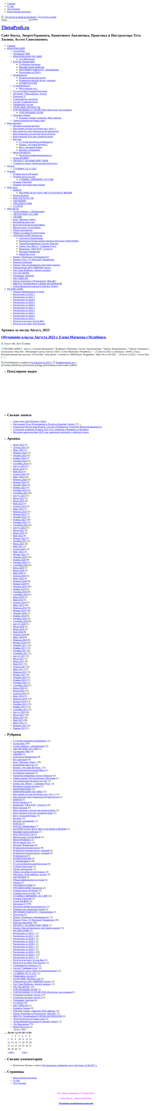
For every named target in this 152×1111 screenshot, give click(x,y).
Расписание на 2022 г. (24, 310)
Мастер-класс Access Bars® (27, 227)
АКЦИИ (17, 217)
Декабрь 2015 (20, 704)
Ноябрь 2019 (19, 589)
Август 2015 (19, 712)
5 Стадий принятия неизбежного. (36, 142)
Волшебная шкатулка (24, 222)
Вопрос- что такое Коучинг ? (33, 144)
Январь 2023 (19, 514)
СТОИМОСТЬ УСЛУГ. (25, 168)
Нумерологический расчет (32, 77)
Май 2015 (18, 720)
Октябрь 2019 (20, 592)
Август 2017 (19, 656)
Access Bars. (19, 51)
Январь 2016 (19, 701)
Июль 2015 (18, 715)
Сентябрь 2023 (20, 493)
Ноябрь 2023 (19, 487)
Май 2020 (18, 573)
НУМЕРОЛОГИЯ (28, 83)
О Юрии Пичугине (23, 866)
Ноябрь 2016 (19, 680)
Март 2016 (18, 696)
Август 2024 (19, 466)
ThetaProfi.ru (15, 27)
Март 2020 (18, 578)
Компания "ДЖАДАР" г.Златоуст (36, 249)
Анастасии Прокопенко (31, 238)
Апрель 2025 (19, 447)
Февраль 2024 (20, 479)
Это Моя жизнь (27, 59)
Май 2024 (18, 471)
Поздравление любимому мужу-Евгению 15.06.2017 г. (69, 1065)
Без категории (20, 759)
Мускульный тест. (28, 88)
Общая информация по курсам (28, 291)
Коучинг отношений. (29, 150)
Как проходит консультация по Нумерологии (36, 131)
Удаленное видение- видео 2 (27, 997)
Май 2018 (18, 632)
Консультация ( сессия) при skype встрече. (34, 134)
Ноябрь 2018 (19, 616)
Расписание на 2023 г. (24, 313)
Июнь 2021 (18, 543)
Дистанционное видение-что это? (30, 781)
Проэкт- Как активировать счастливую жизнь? (36, 265)
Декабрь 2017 (20, 645)
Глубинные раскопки (29, 64)
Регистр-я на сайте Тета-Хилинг (29, 323)
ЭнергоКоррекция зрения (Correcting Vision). (35, 286)
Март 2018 (18, 637)
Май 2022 (18, 535)
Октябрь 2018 (20, 618)
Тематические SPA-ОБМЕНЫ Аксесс (32, 267)
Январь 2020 (19, 584)
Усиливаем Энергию (23, 275)
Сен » (25, 1052)
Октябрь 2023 (20, 490)
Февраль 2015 (20, 725)
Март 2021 (18, 551)
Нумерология (20, 75)
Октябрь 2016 (20, 682)
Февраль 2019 (20, 608)
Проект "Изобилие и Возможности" (31, 257)
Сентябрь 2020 (20, 565)
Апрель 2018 (19, 634)
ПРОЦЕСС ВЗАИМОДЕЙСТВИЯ (30, 160)
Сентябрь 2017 (20, 653)
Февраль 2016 (20, 698)
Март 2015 (18, 723)
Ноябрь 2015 (19, 707)
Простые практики (22, 262)
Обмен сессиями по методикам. (29, 233)
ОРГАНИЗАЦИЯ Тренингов (27, 235)
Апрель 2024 (19, 474)
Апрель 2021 (19, 549)
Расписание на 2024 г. (24, 315)
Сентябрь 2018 (20, 621)
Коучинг (17, 139)
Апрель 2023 (19, 506)
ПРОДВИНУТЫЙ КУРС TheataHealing (39, 69)
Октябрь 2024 (20, 461)
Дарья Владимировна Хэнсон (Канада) (38, 243)
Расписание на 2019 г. (24, 302)
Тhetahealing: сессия (23, 104)
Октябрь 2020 (20, 562)
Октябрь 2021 (20, 541)
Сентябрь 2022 (20, 525)
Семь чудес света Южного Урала (29, 421)
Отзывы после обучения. (25, 174)
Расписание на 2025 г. (24, 318)
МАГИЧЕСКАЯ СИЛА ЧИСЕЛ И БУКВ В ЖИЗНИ (45, 192)
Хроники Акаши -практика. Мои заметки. (40, 118)
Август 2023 (19, 495)
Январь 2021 (19, 554)
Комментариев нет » (66, 362)
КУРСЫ (17, 823)
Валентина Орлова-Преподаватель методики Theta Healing (49, 241)
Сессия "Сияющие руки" (25, 102)
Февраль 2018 (20, 640)
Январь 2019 (19, 610)
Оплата (11, 166)
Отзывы (11, 171)
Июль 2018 (18, 626)
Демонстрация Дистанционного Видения (34, 778)
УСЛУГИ (18, 206)
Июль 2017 (18, 658)
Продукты (12, 187)
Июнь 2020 (18, 570)
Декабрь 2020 (20, 557)
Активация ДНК (21, 53)
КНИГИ (17, 190)
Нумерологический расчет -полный (31, 853)
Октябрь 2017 (20, 650)
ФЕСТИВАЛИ (20, 278)
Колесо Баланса (21, 195)
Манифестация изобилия (31, 67)
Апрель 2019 (19, 602)
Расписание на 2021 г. (24, 307)
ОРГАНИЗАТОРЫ (22, 203)
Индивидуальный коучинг (26, 126)
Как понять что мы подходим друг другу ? (34, 128)
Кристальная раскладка (19, 11)
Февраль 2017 (20, 672)
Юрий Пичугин (27, 254)
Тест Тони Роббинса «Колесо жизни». (32, 270)
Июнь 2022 (18, 533)
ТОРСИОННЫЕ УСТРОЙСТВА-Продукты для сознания (42, 110)
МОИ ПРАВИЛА (22, 152)
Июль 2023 (18, 498)
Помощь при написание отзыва (29, 184)
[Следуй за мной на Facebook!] (21, 17)
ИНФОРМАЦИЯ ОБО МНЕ (27, 56)
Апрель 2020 (19, 576)
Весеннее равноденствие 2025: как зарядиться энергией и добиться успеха (51, 432)
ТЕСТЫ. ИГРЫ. (21, 273)
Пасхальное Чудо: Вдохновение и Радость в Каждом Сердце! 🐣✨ (47, 424)
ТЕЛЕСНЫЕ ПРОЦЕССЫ (26, 107)
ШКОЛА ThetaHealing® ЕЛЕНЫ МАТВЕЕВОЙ (37, 283)
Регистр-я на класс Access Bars (28, 321)
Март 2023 (18, 509)
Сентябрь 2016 (20, 685)
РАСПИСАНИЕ (15, 289)
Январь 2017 (19, 674)
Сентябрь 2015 (20, 709)
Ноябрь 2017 (19, 648)
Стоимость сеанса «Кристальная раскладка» (35, 163)
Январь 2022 (19, 538)
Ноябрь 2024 (19, 458)
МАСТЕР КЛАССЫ (23, 198)
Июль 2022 (18, 530)
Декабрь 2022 (20, 517)
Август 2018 (19, 624)
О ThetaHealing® (21, 86)
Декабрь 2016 (20, 677)
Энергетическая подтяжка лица (29, 120)
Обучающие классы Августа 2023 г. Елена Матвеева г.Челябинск (53, 337)
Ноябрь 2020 (19, 559)
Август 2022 (19, 527)
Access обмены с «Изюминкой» (29, 211)
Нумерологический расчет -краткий (37, 80)
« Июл (11, 1052)
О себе (10, 6)
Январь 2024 (19, 482)
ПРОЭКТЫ (13, 208)
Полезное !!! (19, 96)
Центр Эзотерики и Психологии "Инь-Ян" (34, 281)
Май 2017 (18, 664)
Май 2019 (18, 600)
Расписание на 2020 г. (24, 305)
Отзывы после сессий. (24, 176)
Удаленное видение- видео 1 (27, 995)
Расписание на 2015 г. (24, 294)
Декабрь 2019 (20, 586)
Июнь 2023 (18, 501)
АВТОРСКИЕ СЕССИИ (25, 214)
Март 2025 (18, 450)
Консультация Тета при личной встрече (33, 136)
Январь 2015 (19, 728)
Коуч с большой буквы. (30, 147)
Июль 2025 (18, 445)
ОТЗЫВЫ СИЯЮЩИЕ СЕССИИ (36, 179)
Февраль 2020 (20, 581)
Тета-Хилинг (13, 9)
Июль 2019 (18, 597)
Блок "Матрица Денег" (24, 219)
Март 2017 (18, 669)
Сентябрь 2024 (20, 463)
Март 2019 (18, 605)
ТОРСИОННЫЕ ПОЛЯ (31, 112)
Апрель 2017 (19, 666)
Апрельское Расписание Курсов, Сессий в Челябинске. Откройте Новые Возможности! (57, 427)
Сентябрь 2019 (20, 594)
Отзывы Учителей (22, 182)
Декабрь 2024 (20, 455)
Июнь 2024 (18, 469)
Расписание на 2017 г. (24, 297)
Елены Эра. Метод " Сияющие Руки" (38, 246)
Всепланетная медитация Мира (29, 225)
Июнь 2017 (18, 661)
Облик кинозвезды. (23, 230)
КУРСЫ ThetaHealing (24, 61)
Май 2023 (18, 503)
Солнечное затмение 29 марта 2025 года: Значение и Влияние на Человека (51, 429)
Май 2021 (18, 546)
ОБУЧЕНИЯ (19, 200)
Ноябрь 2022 (19, 519)
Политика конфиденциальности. (35, 155)
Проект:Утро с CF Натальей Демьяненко (33, 259)
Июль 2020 (18, 567)
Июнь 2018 (18, 629)
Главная (11, 3)
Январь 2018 (19, 642)
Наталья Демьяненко (29, 251)
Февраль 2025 (20, 453)
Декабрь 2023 (20, 485)
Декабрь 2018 (20, 613)
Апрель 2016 (19, 693)
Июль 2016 (18, 688)
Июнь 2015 (18, 717)
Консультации (14, 123)
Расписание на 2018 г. (30, 72)
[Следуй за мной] (47, 17)
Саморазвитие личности (25, 99)
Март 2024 (18, 477)
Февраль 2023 (20, 511)
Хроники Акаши (21, 115)
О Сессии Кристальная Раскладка (30, 91)
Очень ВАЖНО (21, 158)
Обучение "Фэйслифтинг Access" (30, 94)
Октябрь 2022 (20, 522)
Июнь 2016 (18, 690)
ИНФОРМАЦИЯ (16, 48)
